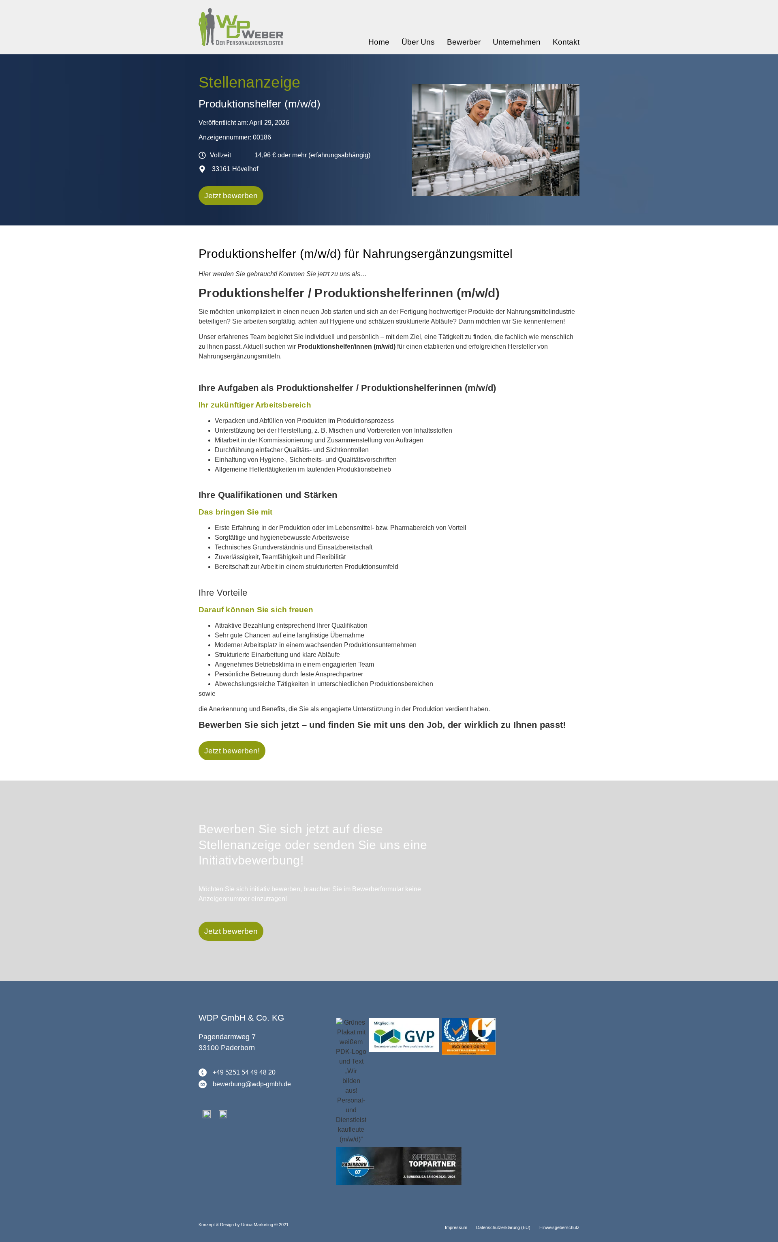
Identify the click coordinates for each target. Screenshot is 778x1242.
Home (378, 42)
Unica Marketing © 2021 (265, 1224)
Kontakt (566, 42)
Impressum (456, 1227)
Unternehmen (517, 42)
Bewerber (464, 42)
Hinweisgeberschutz (559, 1227)
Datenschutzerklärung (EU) (503, 1227)
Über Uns (418, 42)
